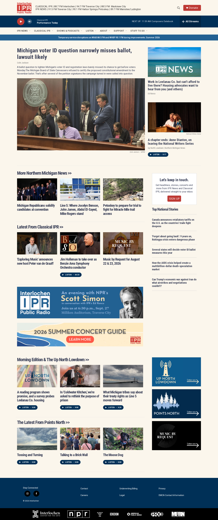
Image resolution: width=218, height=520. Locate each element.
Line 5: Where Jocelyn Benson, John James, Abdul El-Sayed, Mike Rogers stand (79, 209)
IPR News (22, 31)
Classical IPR (42, 31)
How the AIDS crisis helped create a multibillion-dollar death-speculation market (172, 266)
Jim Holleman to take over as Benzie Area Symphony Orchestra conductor (78, 263)
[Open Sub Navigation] (30, 31)
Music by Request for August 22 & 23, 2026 (121, 261)
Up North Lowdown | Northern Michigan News (166, 148)
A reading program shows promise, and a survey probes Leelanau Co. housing (35, 396)
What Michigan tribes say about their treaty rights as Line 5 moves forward (123, 396)
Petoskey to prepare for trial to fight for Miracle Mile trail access (122, 209)
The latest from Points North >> (43, 422)
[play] (20, 21)
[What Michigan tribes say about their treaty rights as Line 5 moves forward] (123, 376)
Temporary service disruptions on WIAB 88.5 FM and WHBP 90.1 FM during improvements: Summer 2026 (109, 37)
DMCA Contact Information (171, 495)
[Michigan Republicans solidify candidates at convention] (37, 189)
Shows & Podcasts (68, 31)
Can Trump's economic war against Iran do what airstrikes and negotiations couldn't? (174, 283)
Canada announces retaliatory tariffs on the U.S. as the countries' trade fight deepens (173, 223)
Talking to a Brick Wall (73, 455)
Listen (90, 31)
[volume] (29, 21)
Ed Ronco (151, 93)
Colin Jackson (22, 63)
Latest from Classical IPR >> (40, 227)
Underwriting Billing (128, 489)
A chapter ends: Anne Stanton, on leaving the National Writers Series (171, 141)
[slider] (34, 21)
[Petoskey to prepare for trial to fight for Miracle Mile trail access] (123, 189)
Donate (193, 7)
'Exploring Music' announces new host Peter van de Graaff (35, 261)
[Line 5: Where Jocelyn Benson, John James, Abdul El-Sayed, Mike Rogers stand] (80, 189)
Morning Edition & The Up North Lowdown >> (53, 359)
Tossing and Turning (30, 455)
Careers (84, 495)
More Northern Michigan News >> (44, 173)
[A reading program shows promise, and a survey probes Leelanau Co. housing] (37, 376)
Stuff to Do (138, 31)
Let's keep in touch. (174, 180)
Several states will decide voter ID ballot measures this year (174, 251)
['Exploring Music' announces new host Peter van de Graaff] (37, 243)
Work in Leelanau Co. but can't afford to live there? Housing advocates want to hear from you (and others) (174, 85)
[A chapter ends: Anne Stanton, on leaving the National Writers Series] (174, 117)
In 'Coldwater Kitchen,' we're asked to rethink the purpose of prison (79, 396)
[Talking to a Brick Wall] (80, 439)
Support (119, 31)
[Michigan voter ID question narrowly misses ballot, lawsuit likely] (81, 114)
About (103, 31)
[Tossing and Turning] (37, 439)
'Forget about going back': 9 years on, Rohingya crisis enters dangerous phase (173, 238)
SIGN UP (174, 198)
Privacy (162, 489)
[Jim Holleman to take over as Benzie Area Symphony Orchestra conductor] (80, 243)
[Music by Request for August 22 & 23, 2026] (123, 243)
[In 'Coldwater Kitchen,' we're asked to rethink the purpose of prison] (80, 376)
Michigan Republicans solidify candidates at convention (36, 207)
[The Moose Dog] (123, 439)
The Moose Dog (113, 455)
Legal (122, 495)
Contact (84, 489)
